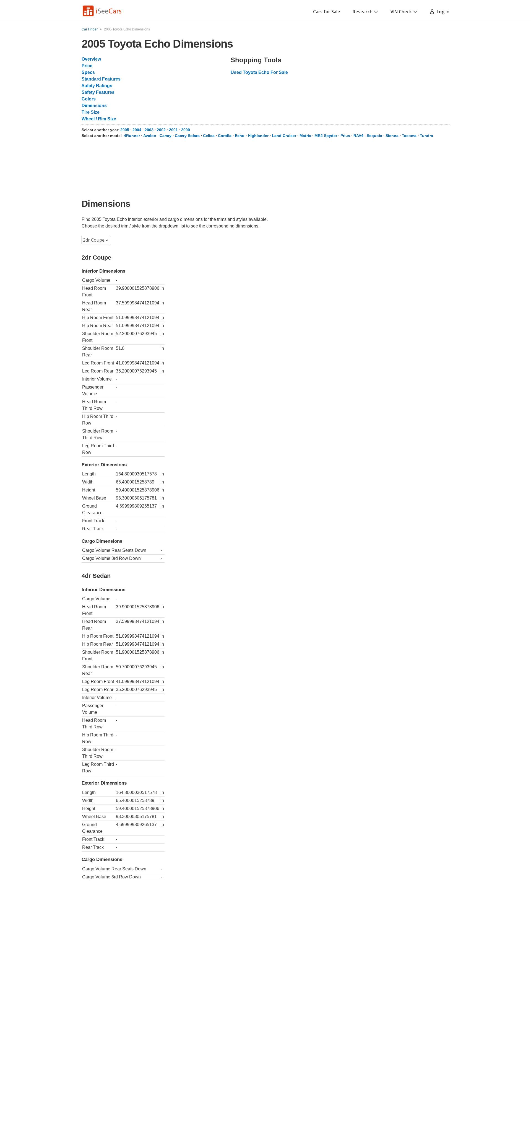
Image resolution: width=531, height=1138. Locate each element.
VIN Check (401, 12)
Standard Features (101, 79)
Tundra (426, 135)
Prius (345, 135)
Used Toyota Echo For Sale (259, 72)
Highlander (258, 135)
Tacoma (409, 135)
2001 (173, 130)
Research (363, 12)
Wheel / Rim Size (99, 119)
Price (87, 65)
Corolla (224, 135)
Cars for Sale (326, 12)
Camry (165, 135)
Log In (441, 12)
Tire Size (91, 112)
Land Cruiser (284, 135)
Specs (88, 72)
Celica (209, 135)
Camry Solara (187, 135)
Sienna (392, 135)
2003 (149, 130)
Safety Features (98, 92)
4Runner (132, 135)
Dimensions (94, 105)
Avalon (149, 135)
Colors (89, 99)
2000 (185, 130)
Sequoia (374, 135)
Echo (239, 135)
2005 (124, 130)
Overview (91, 59)
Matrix (305, 135)
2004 (136, 130)
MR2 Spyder (325, 135)
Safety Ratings (97, 85)
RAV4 (358, 135)
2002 (161, 130)
